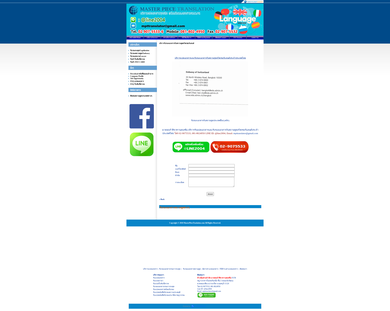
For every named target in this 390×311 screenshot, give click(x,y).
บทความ (255, 38)
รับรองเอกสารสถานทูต (192, 269)
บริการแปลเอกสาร (150, 269)
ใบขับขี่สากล (164, 284)
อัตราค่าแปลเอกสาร (210, 269)
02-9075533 (205, 286)
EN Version (238, 38)
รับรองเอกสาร (158, 286)
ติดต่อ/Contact (220, 38)
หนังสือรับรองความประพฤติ (169, 292)
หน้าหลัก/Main (135, 38)
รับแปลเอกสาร (159, 278)
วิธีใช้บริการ (186, 38)
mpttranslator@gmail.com (211, 291)
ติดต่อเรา (243, 269)
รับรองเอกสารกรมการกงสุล (169, 269)
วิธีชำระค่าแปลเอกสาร (229, 269)
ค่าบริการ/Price (169, 38)
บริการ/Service (152, 38)
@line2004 (208, 289)
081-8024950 (215, 286)
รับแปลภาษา (158, 281)
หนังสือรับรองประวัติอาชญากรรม (172, 295)
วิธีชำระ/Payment (203, 38)
